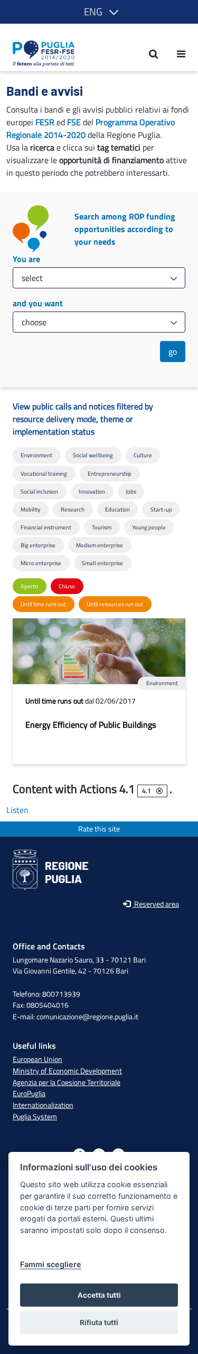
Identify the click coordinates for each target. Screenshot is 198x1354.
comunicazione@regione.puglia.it (87, 1016)
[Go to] (40, 54)
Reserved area (156, 904)
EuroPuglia (29, 1093)
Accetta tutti (99, 1295)
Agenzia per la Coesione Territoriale (66, 1082)
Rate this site (99, 829)
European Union (37, 1059)
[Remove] (159, 791)
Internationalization (43, 1105)
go (172, 351)
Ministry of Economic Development (67, 1071)
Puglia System (35, 1116)
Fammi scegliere (50, 1264)
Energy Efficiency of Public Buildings (90, 724)
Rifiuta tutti (99, 1322)
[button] (99, 11)
